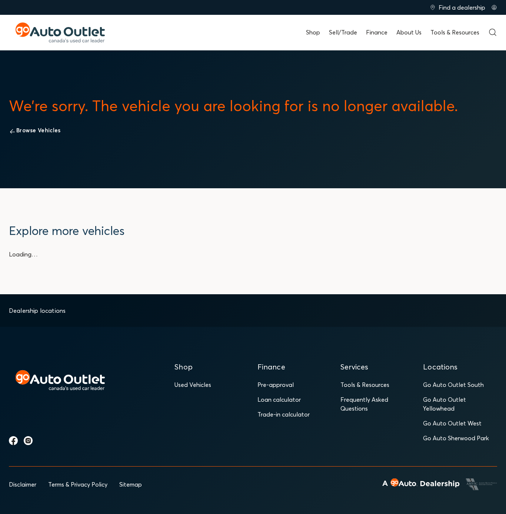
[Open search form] (492, 32)
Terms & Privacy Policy (77, 484)
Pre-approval (275, 384)
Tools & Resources (454, 32)
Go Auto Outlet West (452, 423)
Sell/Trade (343, 32)
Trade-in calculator (283, 414)
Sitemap (130, 484)
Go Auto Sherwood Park (456, 438)
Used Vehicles (192, 384)
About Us (409, 32)
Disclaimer (22, 484)
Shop (313, 32)
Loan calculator (279, 399)
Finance (376, 32)
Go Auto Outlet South (453, 384)
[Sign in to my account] (494, 7)
